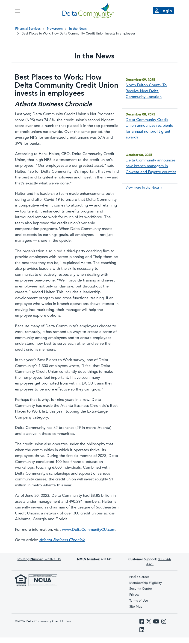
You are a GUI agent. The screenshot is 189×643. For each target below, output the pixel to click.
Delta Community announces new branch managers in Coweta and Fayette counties (151, 166)
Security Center (140, 588)
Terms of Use (138, 600)
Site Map (135, 606)
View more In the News (143, 187)
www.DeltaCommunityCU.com (88, 530)
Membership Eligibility (145, 583)
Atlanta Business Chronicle (62, 540)
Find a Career (139, 577)
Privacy (134, 594)
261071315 (39, 559)
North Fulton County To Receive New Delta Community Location (146, 91)
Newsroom (55, 28)
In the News (78, 28)
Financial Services (28, 28)
